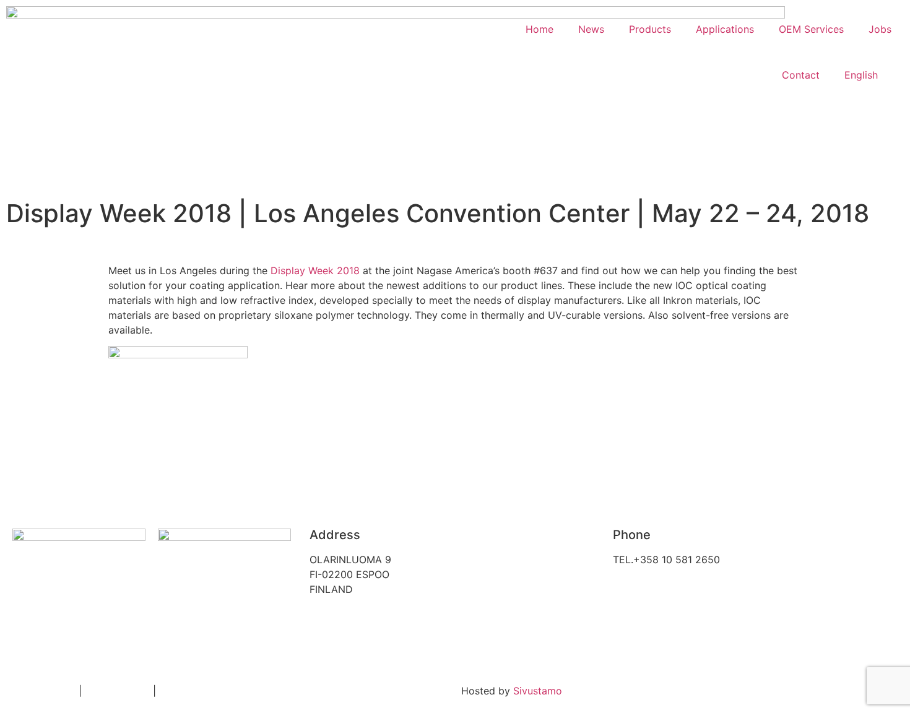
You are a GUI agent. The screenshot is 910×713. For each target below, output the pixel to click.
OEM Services (811, 29)
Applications (725, 29)
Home (539, 29)
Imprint (175, 691)
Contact (801, 75)
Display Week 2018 (315, 270)
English (861, 75)
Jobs (880, 29)
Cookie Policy (117, 691)
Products (650, 29)
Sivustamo (537, 691)
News (591, 29)
